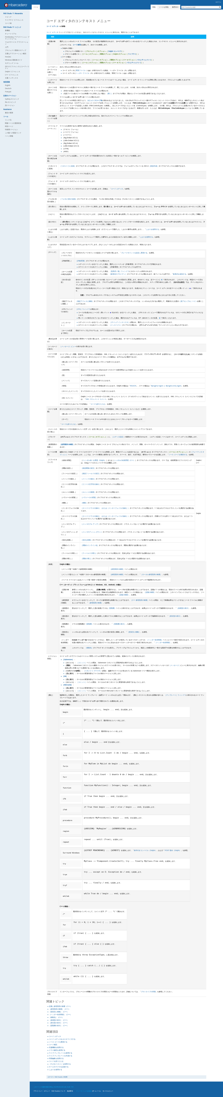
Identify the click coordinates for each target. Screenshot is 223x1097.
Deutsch (8, 88)
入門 (6, 47)
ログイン (218, 2)
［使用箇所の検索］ (67, 444)
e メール (98, 1091)
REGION (133, 386)
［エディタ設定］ (118, 437)
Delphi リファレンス (12, 71)
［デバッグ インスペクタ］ (120, 322)
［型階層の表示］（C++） (58, 1025)
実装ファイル (81, 70)
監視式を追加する (179, 274)
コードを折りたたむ (98, 404)
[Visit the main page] (16, 5)
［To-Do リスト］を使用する (60, 1064)
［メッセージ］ (174, 665)
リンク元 (8, 120)
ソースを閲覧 (164, 7)
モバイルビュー (108, 1091)
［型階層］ (112, 608)
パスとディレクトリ (144, 60)
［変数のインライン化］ (90, 545)
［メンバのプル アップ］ (90, 524)
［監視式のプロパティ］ (118, 274)
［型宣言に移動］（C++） (58, 1012)
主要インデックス (11, 78)
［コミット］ (82, 662)
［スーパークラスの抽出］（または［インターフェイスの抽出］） (105, 508)
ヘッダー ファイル (82, 73)
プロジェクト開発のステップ (15, 50)
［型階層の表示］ (119, 624)
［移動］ (84, 503)
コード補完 (53, 1044)
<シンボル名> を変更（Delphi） (94, 460)
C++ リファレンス (11, 75)
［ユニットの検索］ (88, 492)
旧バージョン (10, 105)
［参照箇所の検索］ (117, 569)
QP (93, 1091)
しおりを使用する (152, 229)
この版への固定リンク (13, 133)
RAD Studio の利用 (61, 1077)
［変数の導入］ (86, 558)
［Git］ (65, 676)
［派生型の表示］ (174, 616)
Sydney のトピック (12, 99)
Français (8, 91)
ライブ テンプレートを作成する (60, 1056)
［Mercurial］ (67, 685)
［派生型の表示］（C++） (58, 1023)
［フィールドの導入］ (89, 553)
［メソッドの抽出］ (88, 479)
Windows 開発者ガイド (13, 60)
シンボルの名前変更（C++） (124, 460)
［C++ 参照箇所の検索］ (140, 600)
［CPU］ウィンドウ (83, 309)
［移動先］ (89, 648)
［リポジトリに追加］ (68, 166)
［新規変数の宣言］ (88, 468)
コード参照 (77, 45)
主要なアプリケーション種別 (15, 53)
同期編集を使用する (56, 1058)
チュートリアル (10, 34)
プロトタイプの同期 (148, 991)
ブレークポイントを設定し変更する (134, 253)
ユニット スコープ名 (94, 100)
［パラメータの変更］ (89, 497)
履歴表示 (175, 7)
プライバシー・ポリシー (41, 1091)
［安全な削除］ (86, 540)
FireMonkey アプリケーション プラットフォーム (17, 38)
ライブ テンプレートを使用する (60, 1053)
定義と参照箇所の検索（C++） (60, 1006)
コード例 (8, 23)
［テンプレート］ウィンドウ (175, 695)
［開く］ (109, 93)
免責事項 (70, 1091)
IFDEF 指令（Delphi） (173, 850)
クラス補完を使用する (57, 1050)
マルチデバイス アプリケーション (16, 43)
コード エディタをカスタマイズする (62, 1039)
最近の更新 (9, 113)
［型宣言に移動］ (133, 632)
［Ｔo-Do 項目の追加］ (68, 199)
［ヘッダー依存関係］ (155, 640)
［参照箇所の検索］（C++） (59, 1009)
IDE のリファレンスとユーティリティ (17, 67)
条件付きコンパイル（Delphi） (145, 850)
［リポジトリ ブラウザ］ (92, 671)
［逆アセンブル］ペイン (188, 301)
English (7, 85)
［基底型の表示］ (183, 608)
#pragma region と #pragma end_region (166, 386)
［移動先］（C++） (56, 1017)
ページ (35, 7)
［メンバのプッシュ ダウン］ (92, 532)
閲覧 (154, 7)
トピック (8, 17)
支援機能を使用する (56, 1047)
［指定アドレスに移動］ (85, 301)
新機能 (7, 30)
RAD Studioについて (58, 1091)
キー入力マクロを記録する (59, 1067)
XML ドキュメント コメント (96, 399)
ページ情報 (9, 136)
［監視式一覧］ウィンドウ (119, 271)
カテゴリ (51, 1077)
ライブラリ (132, 54)
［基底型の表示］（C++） (58, 1020)
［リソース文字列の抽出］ (90, 484)
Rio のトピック (10, 102)
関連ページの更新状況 (13, 123)
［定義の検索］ (149, 592)
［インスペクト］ (115, 325)
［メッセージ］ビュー (68, 346)
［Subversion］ (68, 659)
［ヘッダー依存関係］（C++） (60, 1014)
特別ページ (9, 126)
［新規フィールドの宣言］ (90, 473)
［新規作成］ (154, 166)
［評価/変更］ (81, 261)
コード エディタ (52, 26)
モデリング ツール (11, 63)
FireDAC (8, 57)
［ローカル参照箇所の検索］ (151, 574)
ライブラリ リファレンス (14, 20)
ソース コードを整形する (178, 454)
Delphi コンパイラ (115, 51)
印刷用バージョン (11, 129)
